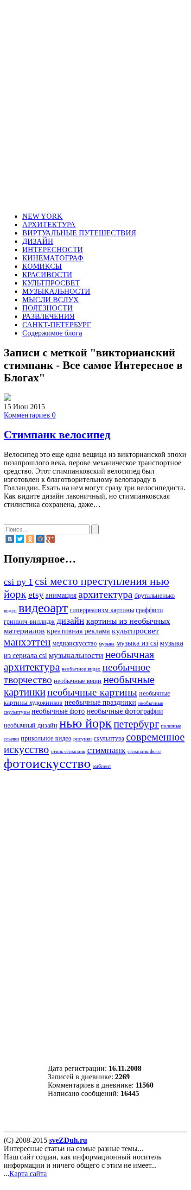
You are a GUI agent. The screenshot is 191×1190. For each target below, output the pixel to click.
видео (10, 610)
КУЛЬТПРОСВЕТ (51, 283)
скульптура (109, 738)
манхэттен (27, 642)
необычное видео (81, 668)
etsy (36, 594)
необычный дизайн (30, 725)
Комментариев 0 (30, 415)
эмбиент (102, 766)
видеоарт (43, 608)
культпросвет (135, 630)
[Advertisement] (95, 107)
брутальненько (154, 595)
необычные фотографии (125, 711)
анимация (60, 595)
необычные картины (92, 692)
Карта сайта (28, 1173)
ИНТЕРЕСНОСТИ (52, 249)
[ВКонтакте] (10, 539)
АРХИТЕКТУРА (49, 224)
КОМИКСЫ (42, 266)
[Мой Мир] (40, 539)
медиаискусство (74, 643)
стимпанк (106, 750)
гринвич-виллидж (29, 621)
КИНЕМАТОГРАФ (52, 258)
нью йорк (85, 723)
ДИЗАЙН (37, 241)
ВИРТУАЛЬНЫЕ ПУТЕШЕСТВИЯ (79, 233)
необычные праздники (100, 702)
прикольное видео (46, 738)
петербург (136, 724)
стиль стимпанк (68, 751)
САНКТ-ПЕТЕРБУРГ (56, 325)
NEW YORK (42, 216)
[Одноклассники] (30, 539)
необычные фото (58, 711)
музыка (107, 643)
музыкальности (76, 655)
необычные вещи (78, 680)
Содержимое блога (52, 333)
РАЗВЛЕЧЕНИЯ (48, 316)
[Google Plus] (50, 539)
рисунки (82, 738)
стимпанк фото (144, 751)
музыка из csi (137, 643)
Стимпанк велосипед (57, 435)
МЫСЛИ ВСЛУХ (50, 300)
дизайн (70, 620)
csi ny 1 (18, 581)
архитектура (105, 594)
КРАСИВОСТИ (47, 275)
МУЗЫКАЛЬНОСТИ (56, 291)
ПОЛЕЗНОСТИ (47, 308)
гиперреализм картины (102, 610)
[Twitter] (20, 539)
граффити (149, 610)
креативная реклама (78, 631)
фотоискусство (47, 763)
